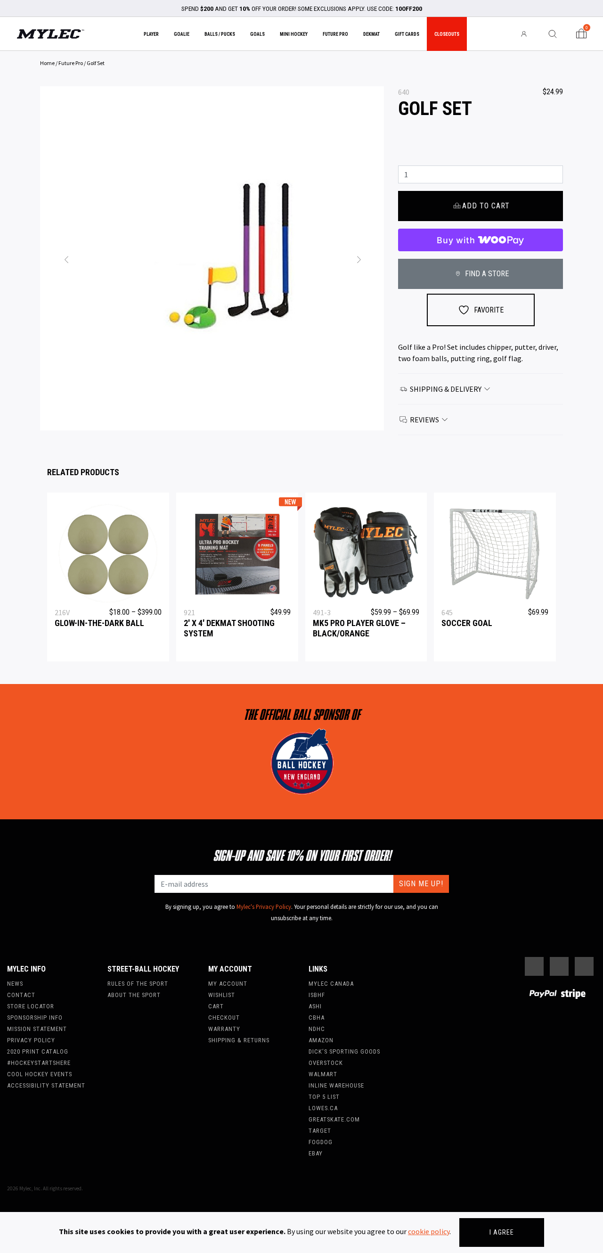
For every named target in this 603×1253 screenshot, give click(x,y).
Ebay (316, 1153)
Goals (257, 34)
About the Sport (134, 994)
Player (151, 34)
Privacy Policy (31, 1040)
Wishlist (221, 994)
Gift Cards (407, 34)
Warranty (224, 1028)
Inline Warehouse (336, 1085)
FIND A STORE (486, 273)
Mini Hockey (294, 34)
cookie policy (428, 1231)
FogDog (321, 1142)
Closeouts (446, 34)
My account (227, 983)
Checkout (224, 1017)
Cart (216, 1006)
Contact (21, 994)
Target (320, 1130)
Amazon (321, 1040)
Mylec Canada (331, 983)
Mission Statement (37, 1028)
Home (47, 62)
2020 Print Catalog (37, 1051)
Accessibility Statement (46, 1085)
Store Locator (30, 1006)
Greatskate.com (334, 1119)
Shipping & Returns (238, 1040)
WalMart (323, 1074)
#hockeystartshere (39, 1062)
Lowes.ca (323, 1108)
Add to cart (486, 205)
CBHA (317, 1017)
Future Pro (335, 34)
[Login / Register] (524, 34)
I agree (501, 1232)
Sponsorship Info (35, 1017)
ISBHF (317, 994)
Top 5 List (324, 1096)
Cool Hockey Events (39, 1074)
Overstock (326, 1062)
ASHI (315, 1006)
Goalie (181, 34)
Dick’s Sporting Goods (344, 1051)
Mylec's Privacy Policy (263, 906)
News (15, 983)
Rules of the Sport (137, 983)
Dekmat (371, 34)
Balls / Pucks (219, 34)
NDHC (317, 1028)
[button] (66, 258)
